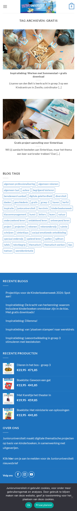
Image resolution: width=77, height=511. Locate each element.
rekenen (32, 226)
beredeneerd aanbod (15, 196)
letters (42, 214)
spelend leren (34, 238)
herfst (65, 202)
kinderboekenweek (61, 208)
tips (70, 244)
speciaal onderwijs (13, 238)
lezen (52, 214)
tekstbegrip (19, 244)
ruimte (63, 226)
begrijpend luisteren (43, 190)
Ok (28, 505)
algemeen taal (11, 190)
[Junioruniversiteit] (38, 6)
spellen (48, 238)
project (7, 226)
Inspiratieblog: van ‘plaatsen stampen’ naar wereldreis (40, 329)
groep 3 (45, 202)
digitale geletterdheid (40, 196)
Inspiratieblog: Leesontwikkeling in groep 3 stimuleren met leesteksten (33, 339)
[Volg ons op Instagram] (25, 474)
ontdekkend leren (37, 220)
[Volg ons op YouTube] (31, 474)
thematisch (35, 244)
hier (11, 458)
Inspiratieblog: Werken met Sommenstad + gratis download (38, 75)
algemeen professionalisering (19, 183)
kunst (33, 214)
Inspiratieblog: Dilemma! (21, 320)
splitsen (59, 238)
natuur (61, 214)
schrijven (8, 232)
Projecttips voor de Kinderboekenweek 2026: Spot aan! (38, 294)
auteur (26, 190)
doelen (7, 202)
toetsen (8, 250)
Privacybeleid (44, 505)
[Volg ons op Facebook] (18, 474)
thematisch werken (54, 244)
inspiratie (9, 208)
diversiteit (61, 196)
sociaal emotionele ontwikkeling (49, 232)
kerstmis (43, 208)
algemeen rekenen (48, 183)
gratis (34, 202)
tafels (7, 244)
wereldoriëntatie (24, 250)
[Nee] (72, 498)
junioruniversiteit (26, 208)
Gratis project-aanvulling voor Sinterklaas (38, 142)
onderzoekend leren (14, 220)
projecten (20, 226)
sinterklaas (23, 232)
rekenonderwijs (48, 226)
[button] (5, 6)
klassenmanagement (15, 214)
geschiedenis (21, 202)
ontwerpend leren (59, 220)
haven (56, 202)
